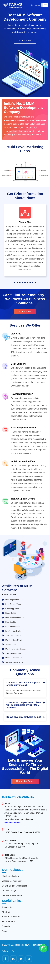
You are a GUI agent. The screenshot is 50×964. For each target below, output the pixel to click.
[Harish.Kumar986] (28, 958)
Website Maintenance (12, 895)
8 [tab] (32, 282)
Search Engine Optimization (14, 886)
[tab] (25, 684)
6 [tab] (27, 282)
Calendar (6, 926)
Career (5, 931)
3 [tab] (20, 282)
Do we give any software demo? (23, 717)
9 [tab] (35, 282)
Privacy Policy (8, 921)
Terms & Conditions (11, 917)
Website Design (9, 890)
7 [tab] (30, 282)
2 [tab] (17, 282)
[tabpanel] (25, 241)
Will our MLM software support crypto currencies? (23, 683)
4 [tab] (22, 282)
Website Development (12, 881)
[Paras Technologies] (5, 958)
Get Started (25, 40)
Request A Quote (25, 781)
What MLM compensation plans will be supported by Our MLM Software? (23, 705)
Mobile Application (10, 876)
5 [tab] (25, 282)
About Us (6, 912)
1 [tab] (14, 282)
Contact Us (35, 5)
